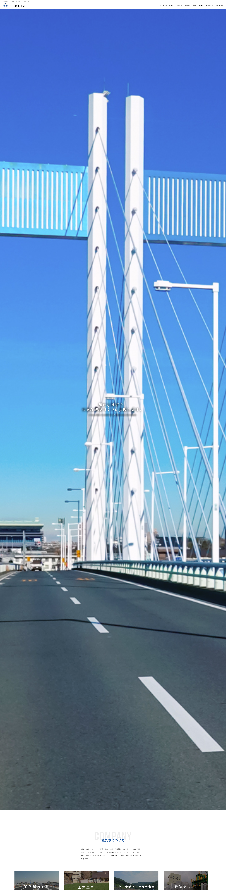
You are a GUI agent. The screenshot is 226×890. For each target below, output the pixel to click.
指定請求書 (209, 5)
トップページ (163, 5)
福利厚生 (201, 5)
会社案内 (172, 5)
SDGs (194, 5)
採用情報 (187, 5)
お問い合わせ (219, 5)
